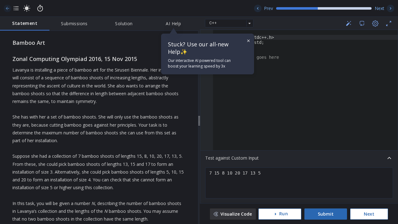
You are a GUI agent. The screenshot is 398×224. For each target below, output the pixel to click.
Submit (326, 214)
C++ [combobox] (213, 23)
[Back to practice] (7, 8)
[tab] (24, 23)
